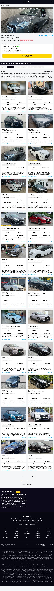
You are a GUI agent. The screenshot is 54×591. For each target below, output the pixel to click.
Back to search (5, 5)
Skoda (5, 535)
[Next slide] (51, 20)
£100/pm (38, 533)
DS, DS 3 (10, 67)
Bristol (48, 535)
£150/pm (38, 535)
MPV (27, 537)
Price (23, 67)
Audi (5, 531)
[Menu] (52, 2)
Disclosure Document (42, 545)
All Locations (48, 537)
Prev (22, 476)
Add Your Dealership (30, 524)
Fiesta (16, 531)
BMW (5, 533)
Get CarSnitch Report (27, 56)
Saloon (27, 531)
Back (3, 2)
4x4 (27, 535)
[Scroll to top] (27, 545)
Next (32, 476)
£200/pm (38, 537)
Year (33, 67)
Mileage (28, 67)
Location (18, 67)
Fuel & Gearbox (39, 67)
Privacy (37, 544)
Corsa (16, 533)
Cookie (51, 544)
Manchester (48, 533)
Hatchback (27, 533)
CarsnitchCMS (4, 545)
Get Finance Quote (6, 111)
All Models (16, 537)
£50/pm (38, 531)
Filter (4, 67)
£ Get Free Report (46, 35)
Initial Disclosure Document (36, 557)
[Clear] (13, 67)
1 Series (16, 535)
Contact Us (21, 524)
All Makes (5, 537)
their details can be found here (36, 561)
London (48, 531)
